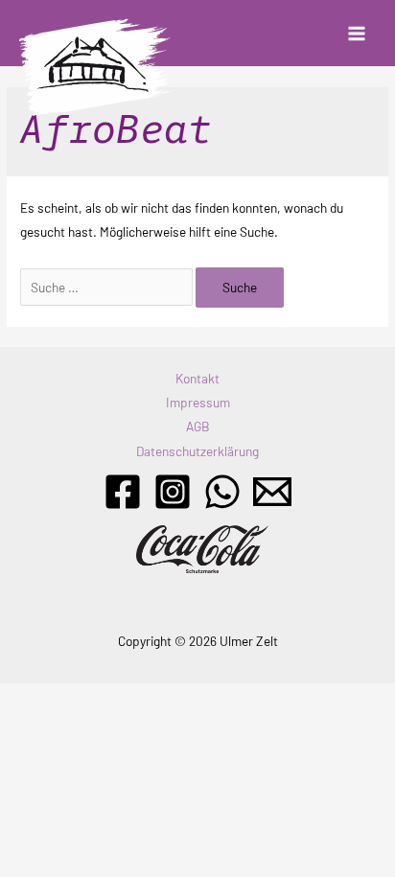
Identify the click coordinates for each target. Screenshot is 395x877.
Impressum (198, 402)
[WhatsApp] (222, 492)
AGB (198, 426)
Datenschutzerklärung (197, 451)
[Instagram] (172, 492)
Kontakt (197, 378)
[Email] (272, 492)
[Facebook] (123, 492)
